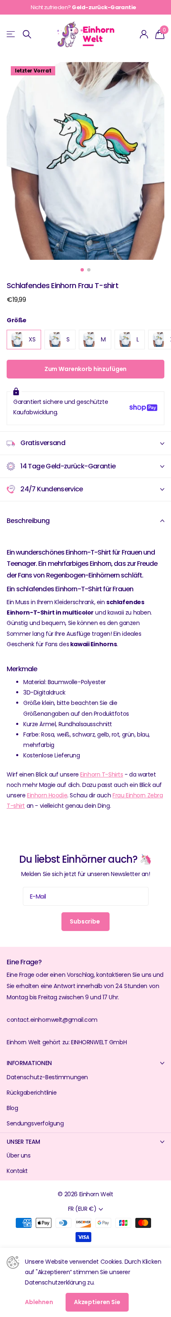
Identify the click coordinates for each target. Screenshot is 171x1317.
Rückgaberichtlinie (31, 1092)
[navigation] (82, 269)
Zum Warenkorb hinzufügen (85, 369)
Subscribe (85, 921)
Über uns (19, 1155)
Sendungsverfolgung (35, 1123)
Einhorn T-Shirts (101, 774)
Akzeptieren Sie (97, 1302)
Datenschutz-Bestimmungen (47, 1077)
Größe (17, 320)
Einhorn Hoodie (47, 795)
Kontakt (17, 1171)
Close (85, 1063)
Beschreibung (28, 520)
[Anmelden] (144, 34)
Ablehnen (39, 1302)
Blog (12, 1108)
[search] (27, 34)
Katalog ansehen (11, 34)
